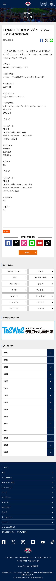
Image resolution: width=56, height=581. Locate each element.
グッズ (40, 284)
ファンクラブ (14, 284)
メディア (40, 302)
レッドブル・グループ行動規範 (28, 566)
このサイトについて (11, 557)
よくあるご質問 (22, 561)
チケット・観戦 (40, 277)
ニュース (5, 467)
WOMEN (41, 308)
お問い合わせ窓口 (33, 561)
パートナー (14, 302)
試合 (14, 277)
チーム (40, 271)
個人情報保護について (27, 557)
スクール (14, 296)
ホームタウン (41, 296)
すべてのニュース (14, 271)
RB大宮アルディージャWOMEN (14, 532)
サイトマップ (46, 557)
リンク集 (38, 557)
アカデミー (40, 290)
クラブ (14, 290)
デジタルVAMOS (8, 527)
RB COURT (14, 308)
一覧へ (27, 252)
